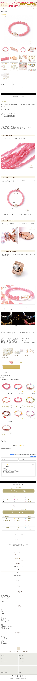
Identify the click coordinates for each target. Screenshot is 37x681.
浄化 (29, 527)
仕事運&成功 (29, 518)
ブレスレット (3, 609)
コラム (18, 586)
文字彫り (2, 640)
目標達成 (7, 518)
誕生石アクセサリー (4, 624)
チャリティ (2, 622)
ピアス (2, 612)
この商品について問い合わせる (5, 375)
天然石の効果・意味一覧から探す (6, 628)
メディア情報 (3, 637)
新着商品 (18, 572)
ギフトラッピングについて (5, 643)
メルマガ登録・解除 (21, 661)
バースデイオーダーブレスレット (6, 595)
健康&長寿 (7, 525)
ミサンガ (18, 499)
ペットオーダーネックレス (5, 600)
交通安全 (29, 529)
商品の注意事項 (3, 357)
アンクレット (30, 499)
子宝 (29, 522)
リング (7, 499)
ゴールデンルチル (28, 180)
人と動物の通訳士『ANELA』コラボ (6, 626)
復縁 (18, 522)
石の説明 (7, 357)
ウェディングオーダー (4, 601)
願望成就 (29, 516)
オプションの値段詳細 (3, 372)
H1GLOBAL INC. (20, 678)
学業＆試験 (7, 527)
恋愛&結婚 (7, 522)
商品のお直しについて (18, 575)
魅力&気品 (29, 520)
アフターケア (18, 503)
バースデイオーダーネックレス (5, 597)
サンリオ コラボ (3, 621)
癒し (7, 529)
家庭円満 (29, 525)
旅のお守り (7, 531)
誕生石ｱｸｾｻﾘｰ (18, 494)
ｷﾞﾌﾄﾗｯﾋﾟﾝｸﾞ (29, 503)
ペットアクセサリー (4, 618)
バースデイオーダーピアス (5, 598)
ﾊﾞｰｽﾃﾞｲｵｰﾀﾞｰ (7, 494)
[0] (35, 8)
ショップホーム (3, 655)
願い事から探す (3, 627)
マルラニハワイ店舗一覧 (18, 566)
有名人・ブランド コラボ (5, 620)
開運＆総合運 (7, 516)
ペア (18, 501)
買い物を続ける (2, 377)
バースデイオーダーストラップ (5, 596)
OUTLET (2, 625)
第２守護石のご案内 (18, 580)
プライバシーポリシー (4, 669)
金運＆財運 (18, 518)
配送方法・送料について (4, 661)
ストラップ (7, 503)
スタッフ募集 (21, 669)
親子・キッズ (3, 619)
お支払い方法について (22, 658)
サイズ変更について (4, 642)
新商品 (30, 494)
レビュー (18, 583)
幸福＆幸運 (18, 516)
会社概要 (20, 672)
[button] (31, 33)
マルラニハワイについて (18, 568)
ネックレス (2, 610)
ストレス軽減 (18, 529)
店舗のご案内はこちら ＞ (18, 554)
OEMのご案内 (3, 641)
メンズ (7, 501)
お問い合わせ (21, 655)
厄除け (18, 527)
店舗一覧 (2, 658)
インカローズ (4, 138)
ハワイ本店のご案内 (18, 569)
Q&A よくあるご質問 (4, 638)
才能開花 (18, 520)
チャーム (29, 501)
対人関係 (18, 525)
